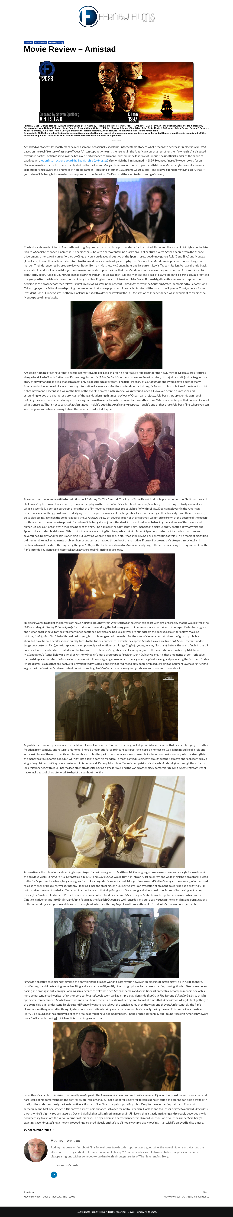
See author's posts (67, 1165)
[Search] (210, 37)
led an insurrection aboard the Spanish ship (74, 160)
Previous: (49, 1194)
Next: (186, 1194)
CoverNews (134, 1211)
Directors (28, 43)
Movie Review (40, 43)
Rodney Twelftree (65, 1140)
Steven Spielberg (56, 43)
